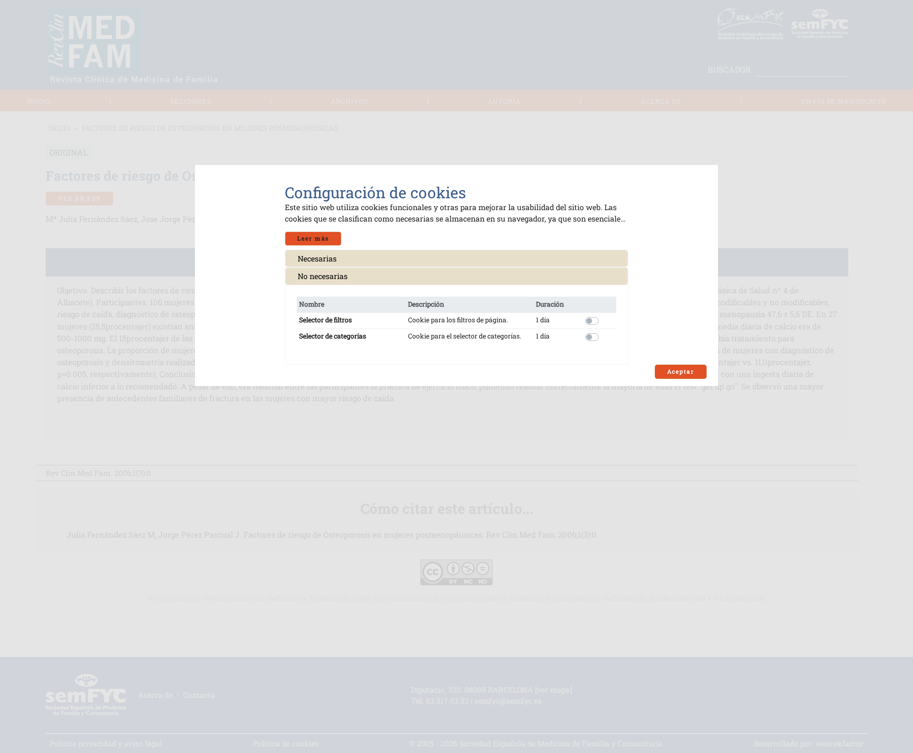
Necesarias (317, 258)
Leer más (313, 238)
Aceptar (680, 371)
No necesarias (323, 276)
